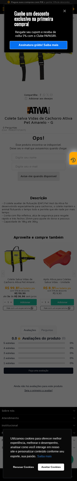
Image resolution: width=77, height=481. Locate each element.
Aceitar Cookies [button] (51, 467)
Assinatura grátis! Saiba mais (38, 45)
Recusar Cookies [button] (23, 467)
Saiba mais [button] (44, 456)
